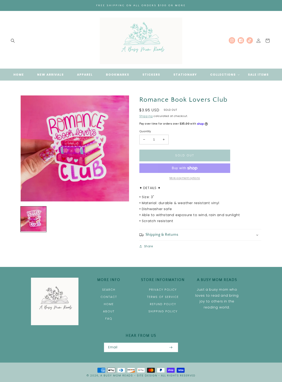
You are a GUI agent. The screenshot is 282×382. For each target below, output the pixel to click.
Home (109, 304)
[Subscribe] (171, 347)
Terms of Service (163, 297)
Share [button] (148, 246)
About (109, 311)
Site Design (147, 375)
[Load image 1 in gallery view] (33, 219)
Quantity (145, 131)
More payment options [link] (184, 178)
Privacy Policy (163, 290)
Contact (109, 297)
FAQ (108, 319)
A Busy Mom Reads (116, 375)
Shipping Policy (163, 311)
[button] (12, 40)
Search (108, 290)
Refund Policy (163, 304)
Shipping (146, 116)
